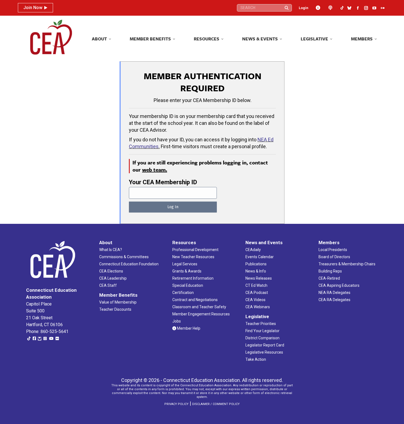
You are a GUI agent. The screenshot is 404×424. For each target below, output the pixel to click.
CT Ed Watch (256, 285)
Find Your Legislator (262, 331)
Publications (256, 264)
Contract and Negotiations (195, 300)
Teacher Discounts (115, 309)
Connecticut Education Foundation (129, 264)
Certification (183, 292)
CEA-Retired (329, 278)
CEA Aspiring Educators (339, 285)
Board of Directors (334, 257)
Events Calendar (259, 257)
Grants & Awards (186, 271)
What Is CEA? (110, 249)
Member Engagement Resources (201, 314)
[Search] (287, 8)
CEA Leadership (113, 278)
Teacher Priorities (260, 323)
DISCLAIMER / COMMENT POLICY (216, 404)
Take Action (255, 359)
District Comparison (262, 338)
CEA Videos (255, 300)
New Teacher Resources (193, 257)
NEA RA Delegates (334, 292)
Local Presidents (333, 249)
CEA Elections (111, 271)
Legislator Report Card (264, 345)
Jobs (176, 321)
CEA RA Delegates (334, 300)
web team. (154, 169)
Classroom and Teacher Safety (199, 307)
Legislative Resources (264, 352)
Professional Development (195, 249)
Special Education (187, 285)
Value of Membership (118, 302)
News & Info (255, 271)
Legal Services (184, 264)
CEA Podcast (256, 292)
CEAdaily (253, 249)
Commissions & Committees (124, 257)
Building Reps (330, 271)
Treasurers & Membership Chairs (347, 264)
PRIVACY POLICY (176, 404)
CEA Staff (108, 285)
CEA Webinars (257, 307)
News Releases (258, 278)
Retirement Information (193, 278)
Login (303, 8)
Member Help (188, 328)
